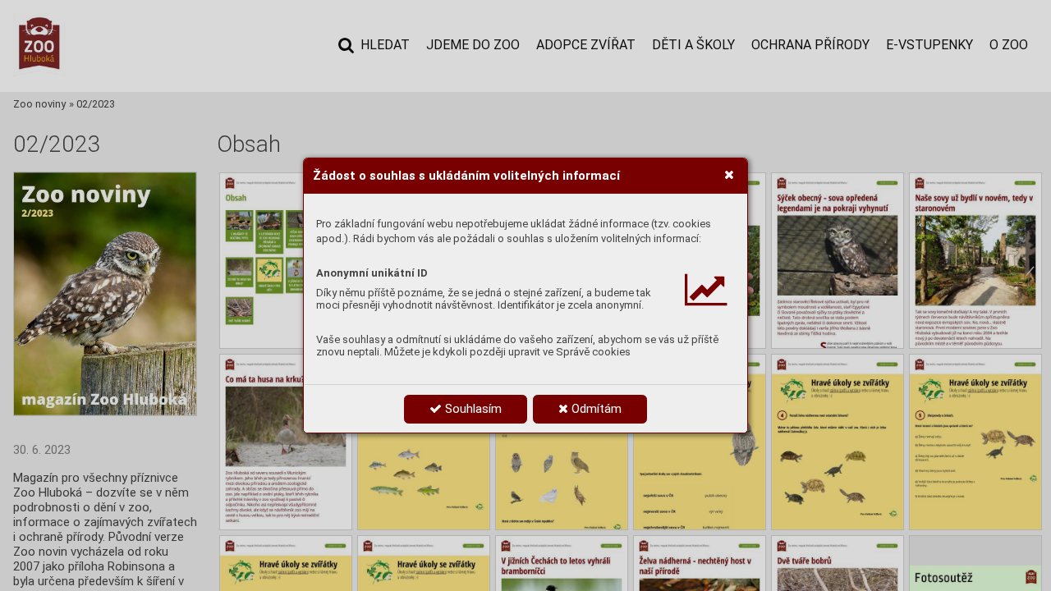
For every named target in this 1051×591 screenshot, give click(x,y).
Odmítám (595, 408)
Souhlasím (472, 408)
